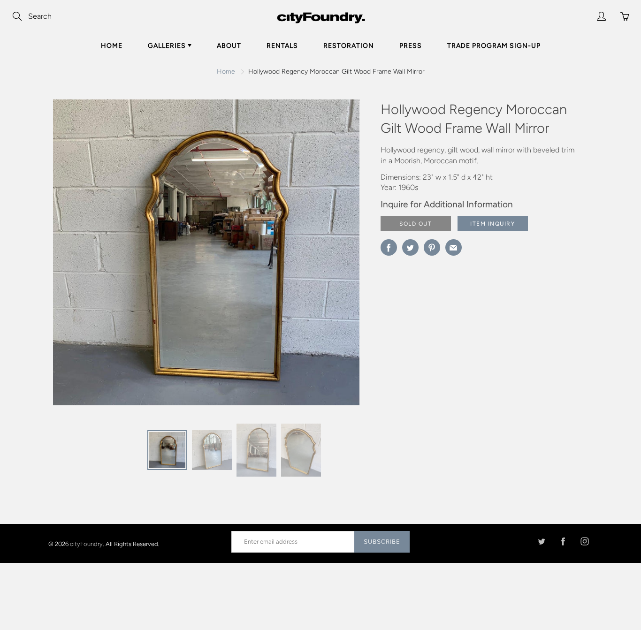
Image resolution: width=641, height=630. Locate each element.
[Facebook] (563, 541)
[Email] (453, 247)
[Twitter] (541, 541)
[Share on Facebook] (389, 247)
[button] (333, 255)
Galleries (168, 46)
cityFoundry (86, 543)
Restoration (348, 46)
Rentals (282, 46)
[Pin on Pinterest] (432, 247)
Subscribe (382, 541)
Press (410, 46)
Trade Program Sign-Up (494, 46)
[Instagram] (584, 541)
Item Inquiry (492, 223)
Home (111, 46)
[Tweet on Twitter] (410, 247)
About (229, 46)
